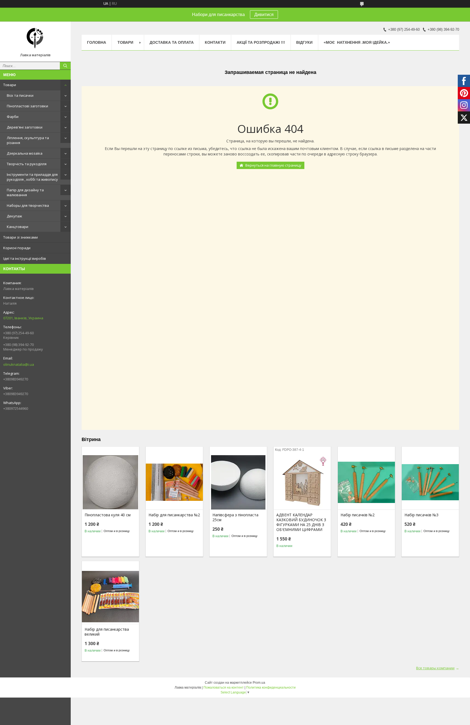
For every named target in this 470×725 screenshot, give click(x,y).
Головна (96, 42)
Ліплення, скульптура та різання (28, 140)
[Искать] (65, 66)
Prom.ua (259, 683)
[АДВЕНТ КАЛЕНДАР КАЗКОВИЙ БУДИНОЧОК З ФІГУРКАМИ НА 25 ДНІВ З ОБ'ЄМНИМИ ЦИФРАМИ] (302, 482)
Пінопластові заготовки (27, 106)
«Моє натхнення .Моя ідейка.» (357, 42)
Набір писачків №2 (358, 514)
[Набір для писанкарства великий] (110, 597)
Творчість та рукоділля (27, 163)
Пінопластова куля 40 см (108, 514)
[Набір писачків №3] (430, 482)
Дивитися (264, 14)
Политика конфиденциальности (271, 687)
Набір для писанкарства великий (107, 632)
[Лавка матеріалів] (35, 39)
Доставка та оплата (172, 42)
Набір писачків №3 (421, 514)
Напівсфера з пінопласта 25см (235, 517)
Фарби (12, 116)
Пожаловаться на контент (223, 687)
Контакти (215, 42)
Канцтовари (17, 226)
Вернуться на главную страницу (273, 165)
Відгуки (304, 42)
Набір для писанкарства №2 (174, 514)
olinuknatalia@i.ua (18, 364)
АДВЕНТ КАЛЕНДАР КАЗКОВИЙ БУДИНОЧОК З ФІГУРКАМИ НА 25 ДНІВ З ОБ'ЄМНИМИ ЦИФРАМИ (301, 522)
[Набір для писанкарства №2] (174, 482)
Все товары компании (435, 667)
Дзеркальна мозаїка (24, 153)
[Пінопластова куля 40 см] (110, 482)
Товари (9, 84)
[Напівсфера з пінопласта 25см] (238, 482)
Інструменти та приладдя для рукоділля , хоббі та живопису (32, 177)
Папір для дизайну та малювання (25, 192)
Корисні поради (16, 247)
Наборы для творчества (28, 205)
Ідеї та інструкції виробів (24, 258)
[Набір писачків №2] (366, 482)
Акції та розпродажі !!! (261, 42)
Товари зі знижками (20, 237)
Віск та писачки (20, 95)
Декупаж (14, 216)
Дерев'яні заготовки (24, 127)
